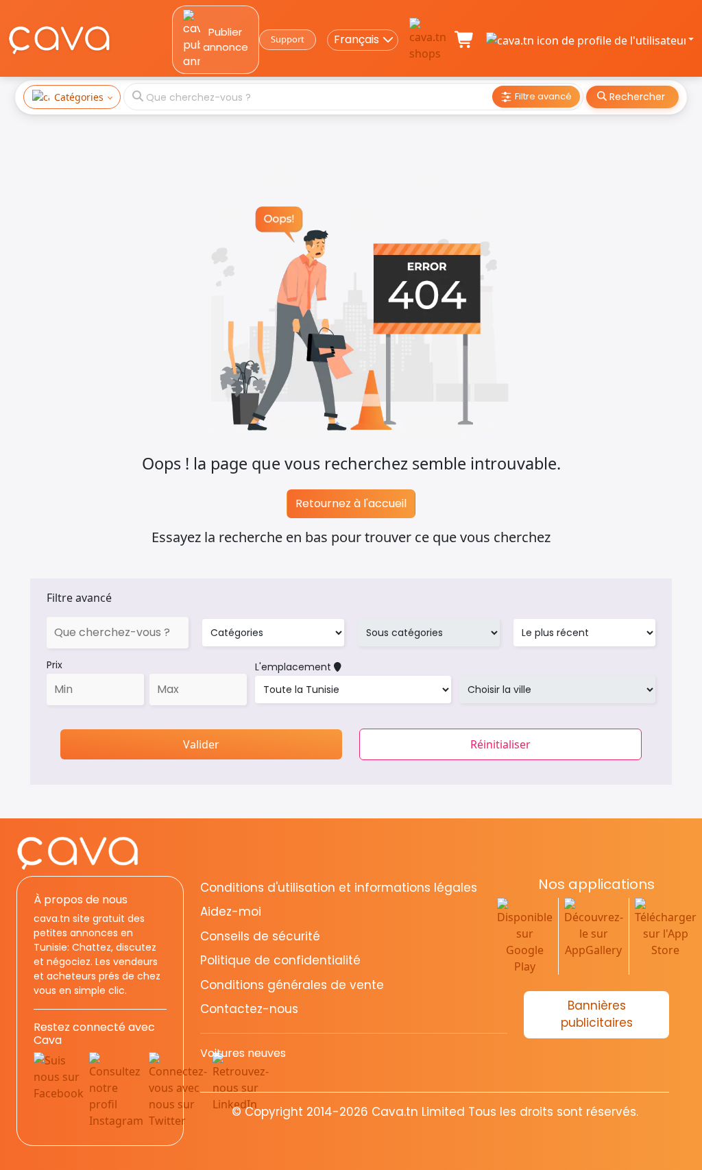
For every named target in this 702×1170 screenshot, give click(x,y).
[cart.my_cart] (465, 39)
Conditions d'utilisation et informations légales (338, 887)
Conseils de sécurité (260, 936)
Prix (54, 665)
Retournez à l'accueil (351, 503)
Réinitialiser (500, 744)
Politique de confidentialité (280, 960)
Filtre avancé (79, 597)
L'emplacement (294, 667)
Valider (201, 744)
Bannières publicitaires (597, 1014)
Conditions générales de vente (292, 985)
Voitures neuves (243, 1053)
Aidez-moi (230, 911)
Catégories (79, 96)
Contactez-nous (249, 1009)
